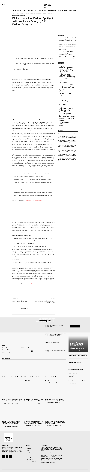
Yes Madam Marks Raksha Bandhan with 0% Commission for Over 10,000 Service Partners (67, 43)
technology (61, 125)
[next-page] (71, 388)
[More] (25, 29)
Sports (4, 345)
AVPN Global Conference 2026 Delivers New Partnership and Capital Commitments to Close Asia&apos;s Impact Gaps (33, 378)
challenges (61, 80)
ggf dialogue (63, 87)
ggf (71, 84)
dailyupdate (63, 82)
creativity (64, 80)
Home (13, 13)
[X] (87, 4)
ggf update (62, 91)
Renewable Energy (62, 118)
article (61, 78)
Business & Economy (19, 13)
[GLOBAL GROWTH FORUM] (45, 4)
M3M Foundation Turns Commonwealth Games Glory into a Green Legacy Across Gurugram (68, 57)
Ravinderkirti (74, 114)
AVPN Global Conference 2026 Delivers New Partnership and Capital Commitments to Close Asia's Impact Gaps (68, 48)
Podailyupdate (64, 110)
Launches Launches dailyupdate (65, 103)
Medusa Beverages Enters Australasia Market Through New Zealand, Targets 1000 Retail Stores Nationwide (33, 401)
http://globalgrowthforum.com (26, 310)
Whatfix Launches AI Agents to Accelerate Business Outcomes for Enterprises (20, 301)
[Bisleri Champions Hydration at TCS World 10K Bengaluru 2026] (17, 335)
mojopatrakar (71, 106)
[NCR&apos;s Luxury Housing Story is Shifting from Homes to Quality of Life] (55, 391)
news (71, 108)
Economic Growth (62, 85)
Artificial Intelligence (72, 78)
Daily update (70, 82)
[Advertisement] (34, 74)
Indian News (71, 97)
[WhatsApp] (22, 29)
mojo (60, 106)
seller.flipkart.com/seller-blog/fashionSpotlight (34, 200)
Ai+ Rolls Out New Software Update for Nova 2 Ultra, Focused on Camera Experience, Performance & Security (33, 422)
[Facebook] (79, 4)
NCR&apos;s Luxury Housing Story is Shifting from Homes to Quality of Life (54, 400)
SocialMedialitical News (65, 123)
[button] (5, 4)
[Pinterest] (19, 29)
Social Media (61, 120)
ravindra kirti (72, 116)
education (67, 85)
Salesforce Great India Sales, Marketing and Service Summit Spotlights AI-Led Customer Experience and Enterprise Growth (67, 53)
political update (65, 113)
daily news (69, 80)
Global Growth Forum (65, 93)
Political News (64, 111)
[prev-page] (69, 388)
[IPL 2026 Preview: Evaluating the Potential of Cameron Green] (40, 328)
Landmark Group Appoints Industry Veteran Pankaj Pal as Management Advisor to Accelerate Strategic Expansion (11, 423)
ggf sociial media (68, 89)
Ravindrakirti (64, 116)
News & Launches (21, 15)
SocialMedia (70, 118)
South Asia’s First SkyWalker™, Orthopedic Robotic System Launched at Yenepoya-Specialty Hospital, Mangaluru (45, 301)
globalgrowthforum (16, 26)
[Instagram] (83, 4)
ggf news (71, 87)
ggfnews (60, 89)
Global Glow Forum (70, 91)
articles (65, 78)
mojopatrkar (63, 108)
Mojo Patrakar (65, 106)
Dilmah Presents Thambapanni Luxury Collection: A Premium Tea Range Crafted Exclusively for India (55, 422)
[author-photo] (3, 381)
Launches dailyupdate (65, 101)
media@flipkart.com (33, 283)
